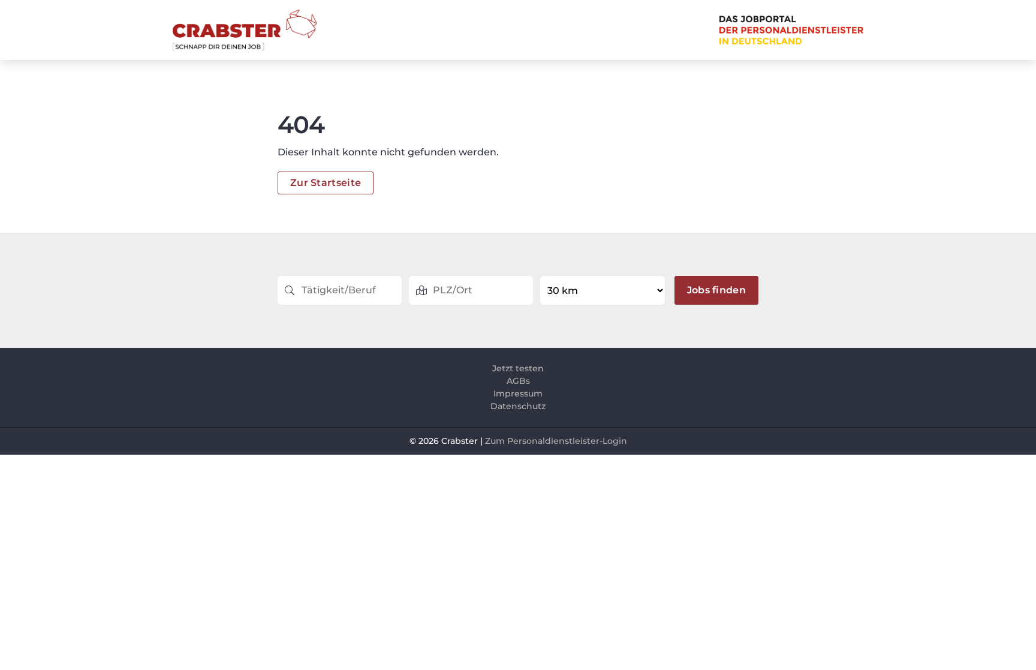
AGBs (518, 380)
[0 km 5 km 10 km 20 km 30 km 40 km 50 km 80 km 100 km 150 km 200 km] (603, 290)
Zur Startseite (325, 182)
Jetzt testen (518, 368)
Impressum (518, 393)
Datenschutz (518, 406)
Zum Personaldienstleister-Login (556, 440)
